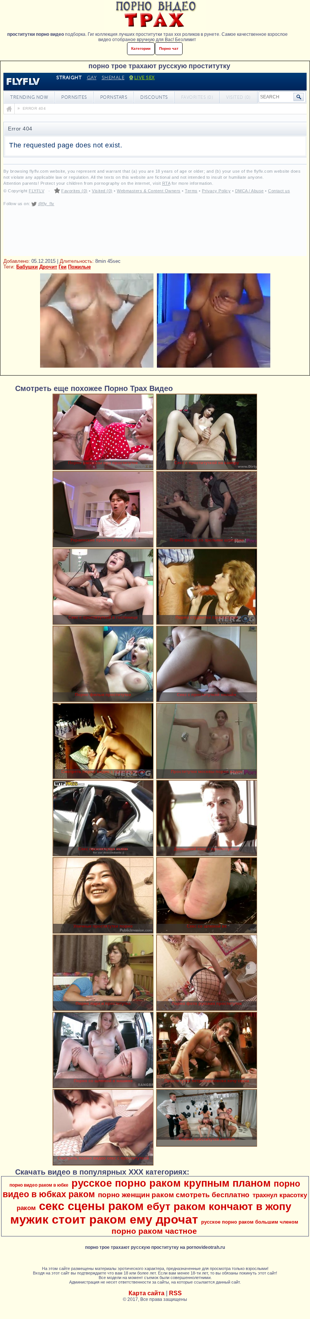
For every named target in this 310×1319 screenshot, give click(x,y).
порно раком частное (154, 1231)
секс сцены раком (91, 1205)
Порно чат (168, 48)
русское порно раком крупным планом (171, 1183)
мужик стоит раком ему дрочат (104, 1219)
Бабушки (27, 267)
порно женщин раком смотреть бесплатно (174, 1195)
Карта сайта (146, 1293)
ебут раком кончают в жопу (219, 1206)
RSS (175, 1293)
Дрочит (48, 267)
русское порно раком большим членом (249, 1222)
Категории (140, 48)
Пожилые (79, 267)
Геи (63, 267)
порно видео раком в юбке (38, 1185)
